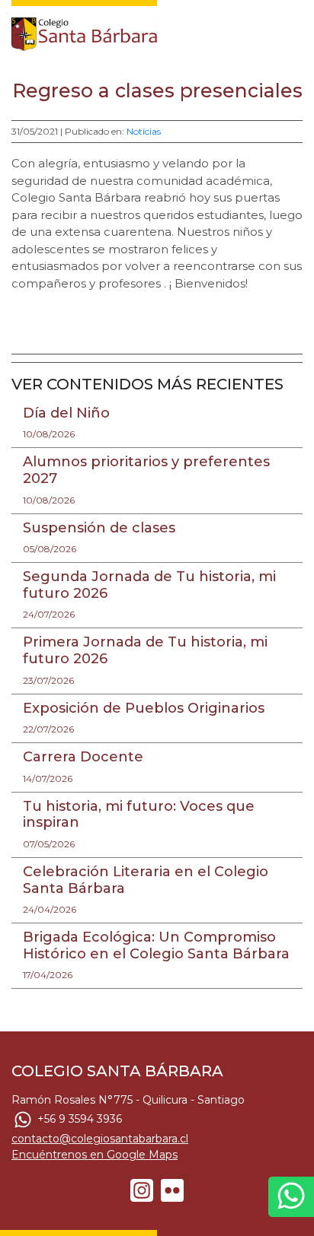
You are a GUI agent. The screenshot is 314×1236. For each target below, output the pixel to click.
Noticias (144, 131)
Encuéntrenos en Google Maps (94, 1154)
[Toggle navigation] (293, 30)
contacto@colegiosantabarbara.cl (99, 1138)
